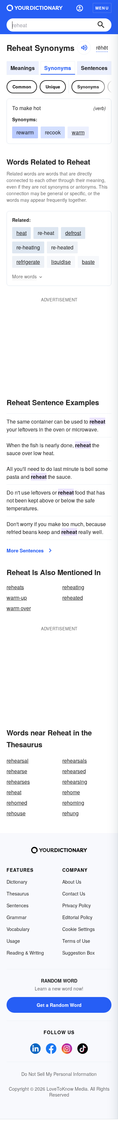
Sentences (94, 68)
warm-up (17, 597)
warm (78, 132)
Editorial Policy (77, 917)
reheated (72, 597)
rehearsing (74, 781)
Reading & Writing (25, 952)
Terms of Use (76, 941)
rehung (70, 813)
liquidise (61, 262)
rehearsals (74, 760)
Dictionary (17, 881)
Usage (13, 941)
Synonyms (57, 68)
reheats (15, 587)
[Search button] (101, 25)
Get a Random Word (59, 1005)
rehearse (17, 771)
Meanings (22, 68)
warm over (19, 608)
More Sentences (25, 550)
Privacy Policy (76, 905)
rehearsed (74, 771)
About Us (71, 881)
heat (21, 233)
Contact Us (73, 893)
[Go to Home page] (35, 8)
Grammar (17, 917)
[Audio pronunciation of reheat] (84, 48)
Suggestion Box (78, 952)
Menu (102, 8)
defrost (73, 233)
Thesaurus (18, 893)
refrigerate (28, 262)
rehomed (17, 802)
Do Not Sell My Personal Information (59, 1074)
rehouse (16, 813)
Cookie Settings (78, 929)
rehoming (73, 802)
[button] (80, 8)
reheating (73, 587)
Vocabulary (18, 929)
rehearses (18, 781)
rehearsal (18, 760)
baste (88, 262)
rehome (71, 792)
